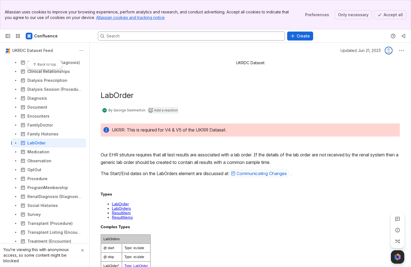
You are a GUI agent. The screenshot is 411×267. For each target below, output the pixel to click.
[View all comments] (397, 218)
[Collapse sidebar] (7, 36)
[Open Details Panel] (397, 230)
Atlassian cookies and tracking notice (130, 17)
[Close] (82, 250)
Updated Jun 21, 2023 (361, 50)
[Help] (393, 36)
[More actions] (81, 50)
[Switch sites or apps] (17, 36)
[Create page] (397, 241)
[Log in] (403, 36)
